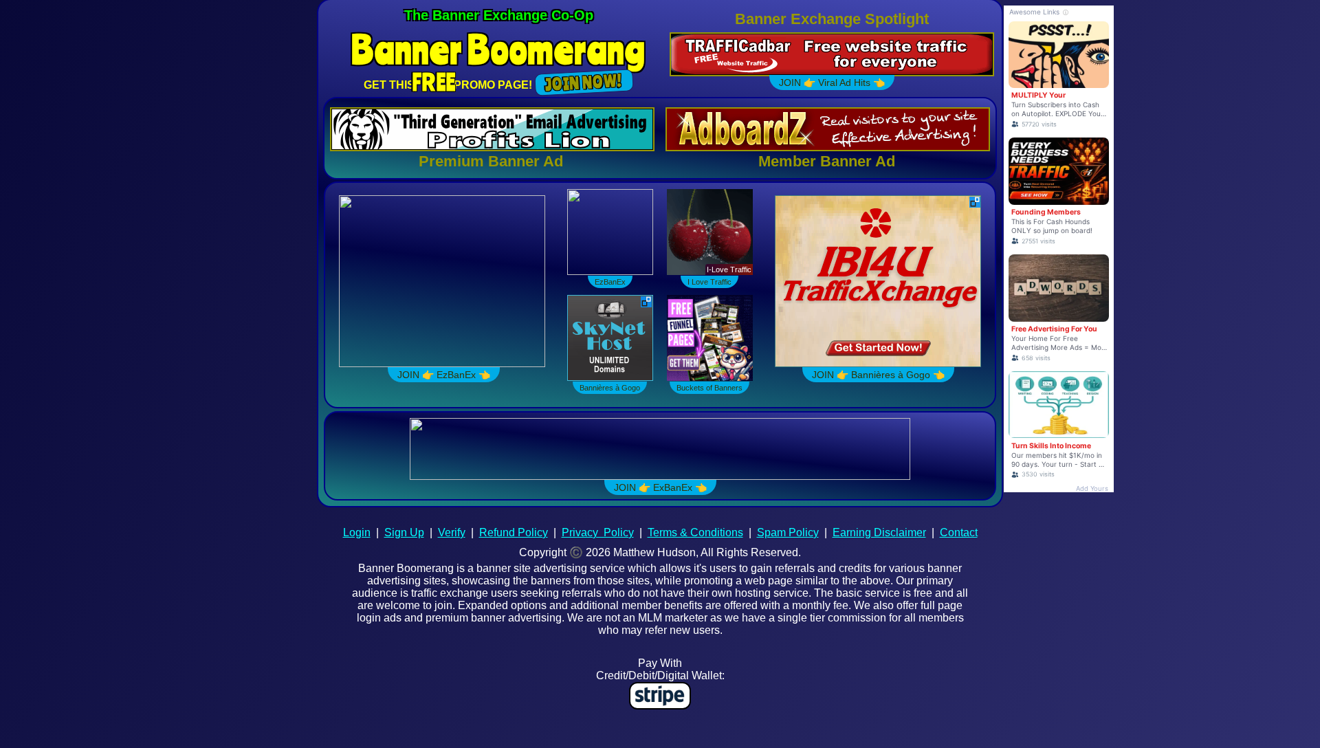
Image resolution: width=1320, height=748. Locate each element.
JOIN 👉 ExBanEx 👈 (660, 487)
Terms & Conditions (695, 532)
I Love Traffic (710, 282)
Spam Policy (788, 532)
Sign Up (404, 532)
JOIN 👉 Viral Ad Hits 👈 (832, 82)
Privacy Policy (598, 532)
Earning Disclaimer (879, 532)
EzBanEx (610, 282)
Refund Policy (513, 532)
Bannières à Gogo (610, 388)
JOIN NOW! (584, 82)
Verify (451, 532)
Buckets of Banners (709, 388)
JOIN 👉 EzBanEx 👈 (441, 374)
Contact (959, 532)
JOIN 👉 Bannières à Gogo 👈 (878, 374)
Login (357, 532)
